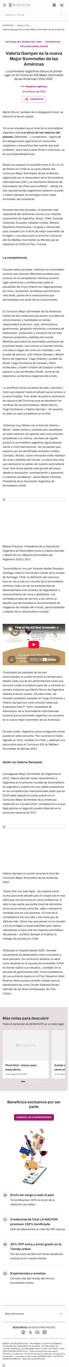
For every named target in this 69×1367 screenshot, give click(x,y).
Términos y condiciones (13, 1354)
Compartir (36, 99)
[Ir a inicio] (20, 5)
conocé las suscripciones (34, 1117)
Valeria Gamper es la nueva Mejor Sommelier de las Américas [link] (33, 29)
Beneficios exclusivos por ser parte (33, 1104)
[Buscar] (4, 5)
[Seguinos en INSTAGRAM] (44, 1332)
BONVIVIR (8, 25)
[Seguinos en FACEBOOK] (23, 1332)
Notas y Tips (23, 25)
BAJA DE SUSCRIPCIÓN (34, 1359)
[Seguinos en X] (30, 1332)
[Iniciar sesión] (54, 5)
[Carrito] (62, 5)
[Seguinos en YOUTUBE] (37, 1332)
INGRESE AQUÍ (45, 1356)
